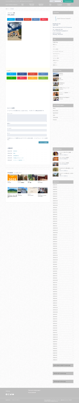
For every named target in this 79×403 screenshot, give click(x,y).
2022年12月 (55, 268)
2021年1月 (55, 289)
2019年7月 (55, 318)
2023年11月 (55, 257)
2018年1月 (55, 359)
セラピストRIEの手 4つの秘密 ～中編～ (66, 153)
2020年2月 (55, 303)
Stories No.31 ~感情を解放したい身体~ (66, 169)
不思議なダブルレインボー (18, 157)
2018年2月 (55, 357)
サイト (8, 133)
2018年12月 (55, 334)
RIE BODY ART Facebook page (60, 373)
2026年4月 (55, 191)
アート (54, 46)
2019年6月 (55, 321)
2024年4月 (55, 246)
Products (69, 4)
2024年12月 (55, 228)
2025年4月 (55, 218)
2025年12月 (55, 200)
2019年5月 (55, 323)
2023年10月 (55, 259)
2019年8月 (55, 316)
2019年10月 (55, 312)
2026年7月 (55, 184)
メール (9, 128)
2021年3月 (55, 284)
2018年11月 (55, 337)
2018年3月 (55, 355)
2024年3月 (55, 248)
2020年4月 (55, 298)
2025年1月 (55, 225)
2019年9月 (55, 314)
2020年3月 (55, 300)
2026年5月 (55, 189)
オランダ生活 (55, 49)
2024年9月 (55, 234)
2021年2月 (55, 287)
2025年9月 (55, 207)
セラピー (55, 62)
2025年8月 (55, 209)
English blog (55, 42)
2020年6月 (55, 293)
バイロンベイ (55, 55)
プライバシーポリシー (16, 399)
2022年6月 (55, 278)
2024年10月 (55, 232)
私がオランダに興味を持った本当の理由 (66, 174)
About (22, 4)
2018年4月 (55, 353)
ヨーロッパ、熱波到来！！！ (19, 160)
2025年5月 (55, 216)
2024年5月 (55, 243)
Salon (50, 4)
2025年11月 (55, 203)
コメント (9, 113)
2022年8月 (55, 273)
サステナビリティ (56, 53)
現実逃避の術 (16, 155)
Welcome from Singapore (64, 98)
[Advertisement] (28, 54)
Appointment (68, 1)
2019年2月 (55, 330)
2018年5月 (55, 350)
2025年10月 (55, 205)
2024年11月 (55, 230)
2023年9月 (55, 262)
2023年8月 (55, 264)
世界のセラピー (56, 60)
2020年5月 (55, 296)
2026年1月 (55, 198)
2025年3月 (55, 221)
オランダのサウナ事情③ (64, 162)
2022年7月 (55, 275)
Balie (14, 153)
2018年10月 (55, 339)
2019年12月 (55, 307)
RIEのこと (55, 44)
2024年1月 (55, 253)
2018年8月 (55, 343)
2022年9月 (55, 271)
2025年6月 (55, 214)
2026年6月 (55, 187)
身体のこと (55, 64)
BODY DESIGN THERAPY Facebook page (62, 365)
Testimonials (59, 4)
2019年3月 (55, 328)
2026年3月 (55, 193)
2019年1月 (55, 332)
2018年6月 (55, 348)
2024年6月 (55, 241)
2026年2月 (55, 196)
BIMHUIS (15, 151)
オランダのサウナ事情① (64, 157)
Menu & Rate (31, 4)
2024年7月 (55, 239)
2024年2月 (55, 250)
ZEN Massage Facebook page (60, 381)
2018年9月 (55, 341)
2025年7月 (55, 212)
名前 (8, 123)
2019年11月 (55, 309)
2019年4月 (55, 325)
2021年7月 (55, 282)
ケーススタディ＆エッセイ (58, 51)
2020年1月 (55, 305)
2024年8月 (55, 237)
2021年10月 (55, 280)
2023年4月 (55, 266)
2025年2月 (55, 223)
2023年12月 (55, 255)
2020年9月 (55, 291)
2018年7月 (55, 346)
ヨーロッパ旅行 (56, 58)
